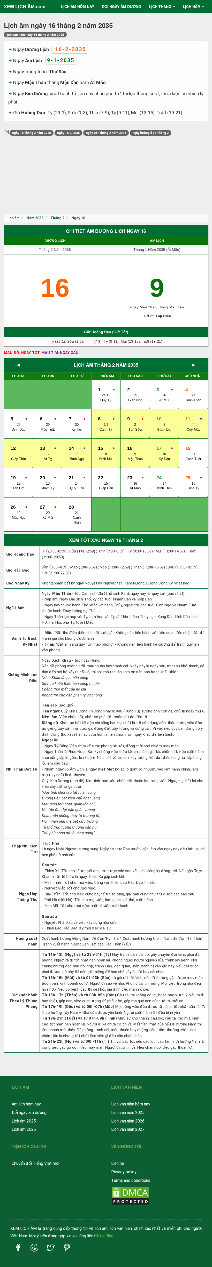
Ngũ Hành (15, 608)
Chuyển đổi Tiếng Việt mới (35, 1163)
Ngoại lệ (49, 740)
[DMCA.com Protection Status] (130, 1195)
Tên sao (49, 705)
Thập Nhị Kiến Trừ (24, 849)
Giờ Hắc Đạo (17, 570)
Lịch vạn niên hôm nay (130, 1104)
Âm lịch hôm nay (26, 1104)
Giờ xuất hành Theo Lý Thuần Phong (23, 1001)
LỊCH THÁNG (160, 6)
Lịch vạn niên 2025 (128, 1112)
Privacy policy (124, 1171)
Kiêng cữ (50, 722)
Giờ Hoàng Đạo (20, 554)
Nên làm (49, 717)
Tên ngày (50, 711)
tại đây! (106, 1235)
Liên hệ (117, 1163)
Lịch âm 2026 (24, 1129)
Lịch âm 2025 (24, 1121)
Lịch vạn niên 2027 (128, 1129)
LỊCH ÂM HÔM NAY (77, 6)
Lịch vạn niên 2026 (128, 1121)
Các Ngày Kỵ (17, 583)
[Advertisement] (106, 175)
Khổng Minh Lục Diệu (22, 677)
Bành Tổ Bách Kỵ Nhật (24, 641)
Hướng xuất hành (26, 941)
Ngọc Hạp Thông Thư (27, 897)
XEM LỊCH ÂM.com (25, 6)
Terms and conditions (130, 1180)
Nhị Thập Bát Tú (21, 769)
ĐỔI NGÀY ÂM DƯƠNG (121, 6)
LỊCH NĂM (192, 6)
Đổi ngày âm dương (29, 1112)
